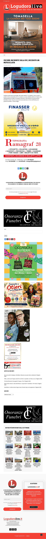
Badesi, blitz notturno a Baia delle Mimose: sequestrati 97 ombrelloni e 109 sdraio (20, 383)
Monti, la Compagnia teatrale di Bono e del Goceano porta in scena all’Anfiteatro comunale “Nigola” (18, 467)
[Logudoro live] (23, 7)
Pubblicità (27, 535)
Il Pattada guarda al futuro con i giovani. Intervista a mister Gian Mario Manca (37, 451)
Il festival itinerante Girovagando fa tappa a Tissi (14, 381)
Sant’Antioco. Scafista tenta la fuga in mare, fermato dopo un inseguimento (19, 387)
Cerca (5, 229)
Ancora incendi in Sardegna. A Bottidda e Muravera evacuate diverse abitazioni (20, 375)
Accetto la (23, 193)
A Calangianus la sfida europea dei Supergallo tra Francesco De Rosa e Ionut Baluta (9, 466)
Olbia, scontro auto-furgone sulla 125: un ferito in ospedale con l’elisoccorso (19, 378)
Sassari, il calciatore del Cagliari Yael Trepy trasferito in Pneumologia (18, 451)
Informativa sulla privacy (17, 502)
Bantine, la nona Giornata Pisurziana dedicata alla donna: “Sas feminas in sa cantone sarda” (27, 453)
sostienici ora (33, 507)
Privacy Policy (25, 193)
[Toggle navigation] (4, 55)
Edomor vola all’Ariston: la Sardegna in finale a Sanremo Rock (27, 465)
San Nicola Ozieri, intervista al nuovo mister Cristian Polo (37, 465)
